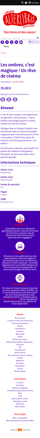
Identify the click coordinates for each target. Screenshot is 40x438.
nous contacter (11, 299)
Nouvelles (20, 333)
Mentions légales (20, 387)
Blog (20, 393)
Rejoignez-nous (20, 401)
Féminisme (20, 365)
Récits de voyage (20, 339)
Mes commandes (20, 417)
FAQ (20, 395)
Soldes (20, 357)
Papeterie (20, 360)
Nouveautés (20, 317)
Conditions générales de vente (20, 390)
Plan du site (20, 406)
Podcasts (20, 403)
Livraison (20, 385)
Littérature (20, 328)
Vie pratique (20, 349)
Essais (20, 325)
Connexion (35, 3)
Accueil (3, 53)
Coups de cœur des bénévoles (20, 320)
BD (20, 347)
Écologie (20, 363)
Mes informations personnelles (20, 420)
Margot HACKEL (6, 180)
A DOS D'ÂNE (18, 81)
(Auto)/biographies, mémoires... (20, 341)
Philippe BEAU (6, 172)
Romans (20, 331)
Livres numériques (20, 323)
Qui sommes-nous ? (20, 398)
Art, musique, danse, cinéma (20, 355)
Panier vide (34, 42)
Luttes (20, 368)
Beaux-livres (20, 352)
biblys (19, 430)
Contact (20, 382)
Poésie (20, 336)
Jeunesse (20, 344)
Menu (6, 46)
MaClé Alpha (20, 371)
